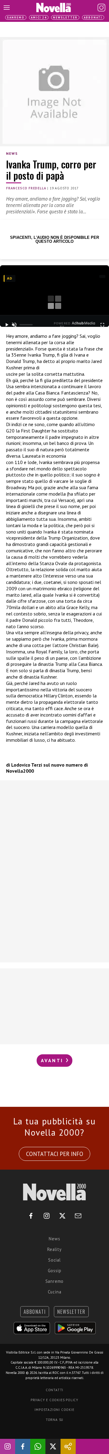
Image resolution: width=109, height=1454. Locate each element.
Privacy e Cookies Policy (54, 1400)
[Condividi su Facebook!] (22, 1446)
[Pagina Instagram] (101, 7)
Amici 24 (39, 17)
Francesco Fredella (26, 188)
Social (54, 1260)
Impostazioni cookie (54, 1410)
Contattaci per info (54, 1153)
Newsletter (65, 17)
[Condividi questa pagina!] (68, 1446)
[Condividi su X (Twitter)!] (53, 1446)
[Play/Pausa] (7, 325)
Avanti (53, 1060)
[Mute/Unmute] (14, 325)
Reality (54, 1249)
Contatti (54, 1390)
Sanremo (16, 17)
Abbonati (93, 17)
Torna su (54, 1420)
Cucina (54, 1292)
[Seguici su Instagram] (7, 1446)
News (12, 153)
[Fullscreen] (102, 325)
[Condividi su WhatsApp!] (37, 1446)
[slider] (26, 324)
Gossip (54, 1270)
